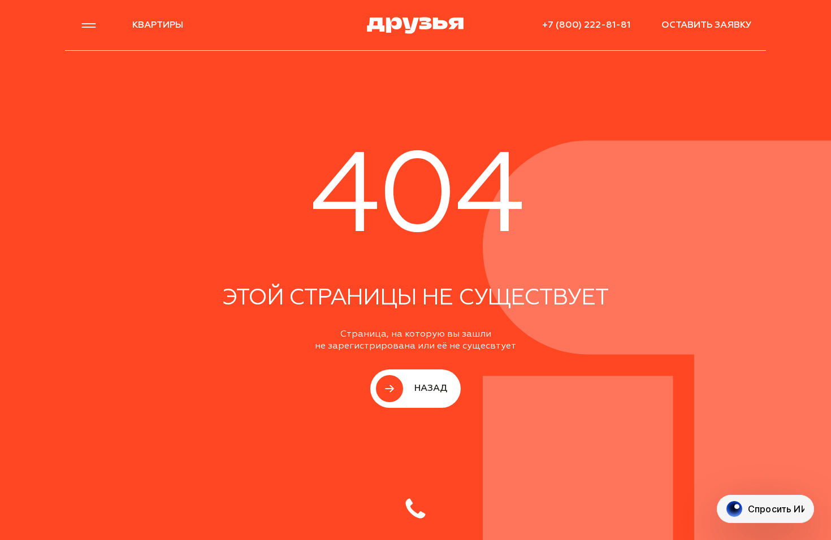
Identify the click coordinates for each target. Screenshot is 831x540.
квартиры (157, 25)
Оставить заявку (706, 25)
